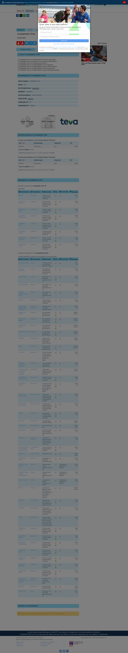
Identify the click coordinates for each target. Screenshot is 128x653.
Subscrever (64, 41)
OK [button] (124, 2)
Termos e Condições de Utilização (65, 2)
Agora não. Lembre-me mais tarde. (64, 44)
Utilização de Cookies (41, 2)
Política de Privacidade (29, 2)
